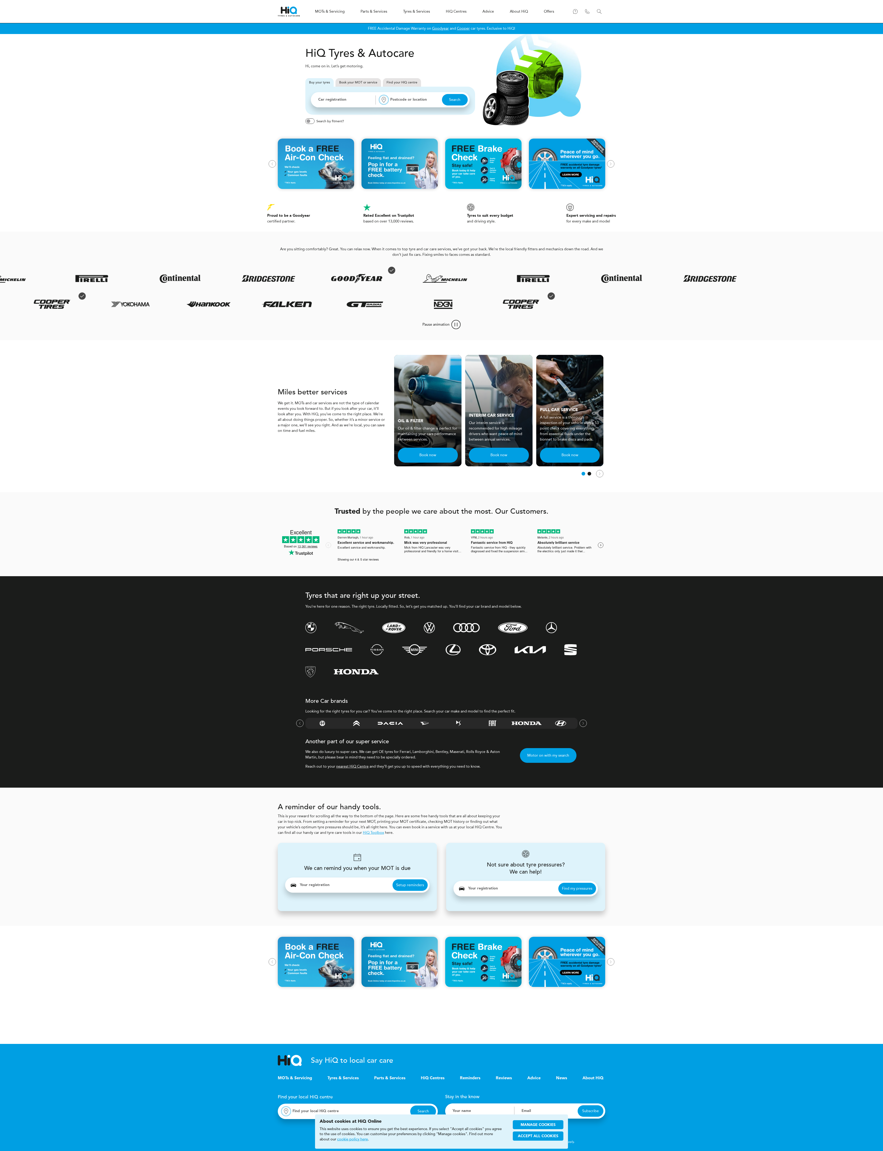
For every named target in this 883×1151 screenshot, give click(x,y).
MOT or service (358, 82)
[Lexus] (453, 649)
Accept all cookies (538, 1136)
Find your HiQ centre (402, 82)
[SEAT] (570, 649)
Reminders (470, 1078)
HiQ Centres (432, 1078)
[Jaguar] (349, 627)
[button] (583, 474)
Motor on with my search (548, 755)
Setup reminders (410, 885)
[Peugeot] (310, 671)
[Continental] (132, 278)
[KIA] (530, 649)
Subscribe (590, 1111)
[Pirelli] (485, 278)
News (561, 1078)
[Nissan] (377, 649)
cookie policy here (352, 1139)
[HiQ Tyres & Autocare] (289, 11)
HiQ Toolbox (373, 832)
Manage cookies (538, 1125)
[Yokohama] (165, 304)
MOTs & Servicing (295, 1078)
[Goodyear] (308, 278)
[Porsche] (328, 649)
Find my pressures (577, 888)
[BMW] (310, 627)
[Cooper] (86, 304)
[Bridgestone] (220, 278)
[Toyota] (487, 649)
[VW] (429, 627)
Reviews (504, 1078)
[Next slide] (610, 164)
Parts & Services (389, 1078)
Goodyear (440, 28)
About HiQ (592, 1078)
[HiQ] (294, 1060)
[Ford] (513, 627)
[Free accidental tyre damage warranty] (343, 270)
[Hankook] (243, 304)
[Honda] (356, 671)
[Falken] (321, 304)
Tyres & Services (343, 1078)
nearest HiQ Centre (352, 766)
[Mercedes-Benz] (551, 627)
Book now (427, 455)
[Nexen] (477, 304)
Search (454, 99)
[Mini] (414, 649)
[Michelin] (397, 278)
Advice (534, 1078)
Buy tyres (319, 82)
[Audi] (466, 627)
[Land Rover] (393, 627)
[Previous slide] (272, 164)
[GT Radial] (399, 304)
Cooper (463, 28)
